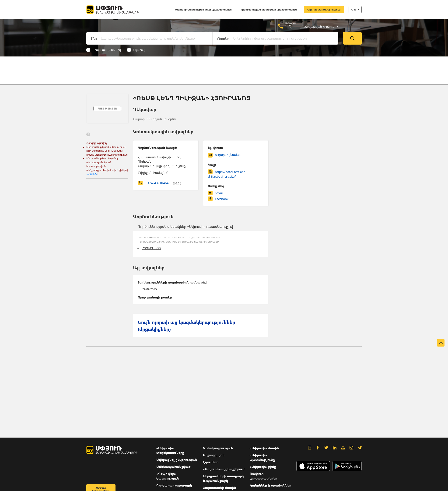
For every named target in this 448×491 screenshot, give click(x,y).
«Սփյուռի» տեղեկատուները (170, 450)
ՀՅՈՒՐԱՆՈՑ (151, 248)
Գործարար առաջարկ (174, 485)
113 (288, 27)
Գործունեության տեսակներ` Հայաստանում (268, 9)
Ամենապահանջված (173, 466)
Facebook (221, 198)
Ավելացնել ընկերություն (323, 9)
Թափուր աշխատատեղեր (263, 475)
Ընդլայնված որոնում (319, 26)
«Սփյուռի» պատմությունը (262, 457)
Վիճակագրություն (218, 448)
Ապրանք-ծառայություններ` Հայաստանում (203, 9)
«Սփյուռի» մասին (264, 448)
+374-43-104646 (163, 183)
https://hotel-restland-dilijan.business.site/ (227, 174)
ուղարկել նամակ (228, 154)
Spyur (219, 193)
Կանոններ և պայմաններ (270, 485)
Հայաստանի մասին (219, 487)
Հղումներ (210, 462)
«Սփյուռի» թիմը (263, 466)
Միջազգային (213, 455)
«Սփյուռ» (92, 173)
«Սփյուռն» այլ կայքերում (224, 469)
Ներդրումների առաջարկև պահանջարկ (223, 478)
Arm (353, 9)
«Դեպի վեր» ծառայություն (167, 475)
